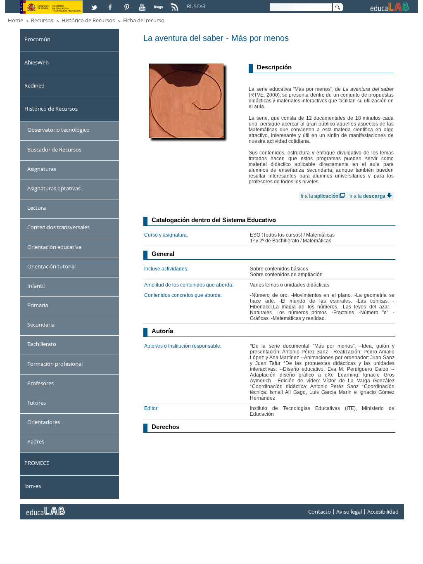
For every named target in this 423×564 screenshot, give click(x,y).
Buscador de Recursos (54, 149)
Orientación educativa (54, 247)
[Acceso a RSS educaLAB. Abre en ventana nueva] (175, 3)
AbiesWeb (36, 62)
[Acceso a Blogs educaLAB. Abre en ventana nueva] (159, 3)
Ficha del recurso (143, 20)
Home (15, 20)
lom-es (32, 486)
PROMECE (36, 463)
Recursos (42, 20)
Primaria (37, 305)
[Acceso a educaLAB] (45, 508)
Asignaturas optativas (54, 188)
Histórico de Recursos (88, 20)
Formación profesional (55, 363)
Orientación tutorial (51, 266)
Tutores (36, 402)
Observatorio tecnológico (58, 129)
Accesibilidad (383, 511)
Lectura (36, 207)
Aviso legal (349, 511)
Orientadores (43, 422)
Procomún (37, 39)
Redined (34, 85)
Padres (35, 441)
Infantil (36, 285)
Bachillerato (41, 344)
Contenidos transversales (58, 227)
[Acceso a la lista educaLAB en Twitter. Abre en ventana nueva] (95, 3)
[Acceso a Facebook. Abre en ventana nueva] (111, 3)
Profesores (40, 383)
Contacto (319, 511)
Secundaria (41, 324)
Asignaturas (41, 169)
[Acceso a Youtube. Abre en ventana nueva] (143, 3)
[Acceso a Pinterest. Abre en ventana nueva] (127, 3)
